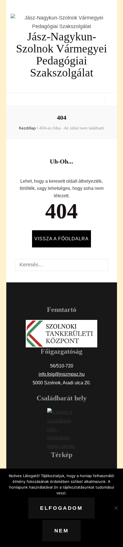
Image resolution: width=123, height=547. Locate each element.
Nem (61, 531)
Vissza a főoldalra (61, 238)
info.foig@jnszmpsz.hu (62, 374)
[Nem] (116, 508)
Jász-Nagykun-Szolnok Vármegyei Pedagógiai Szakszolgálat (61, 54)
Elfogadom (61, 508)
